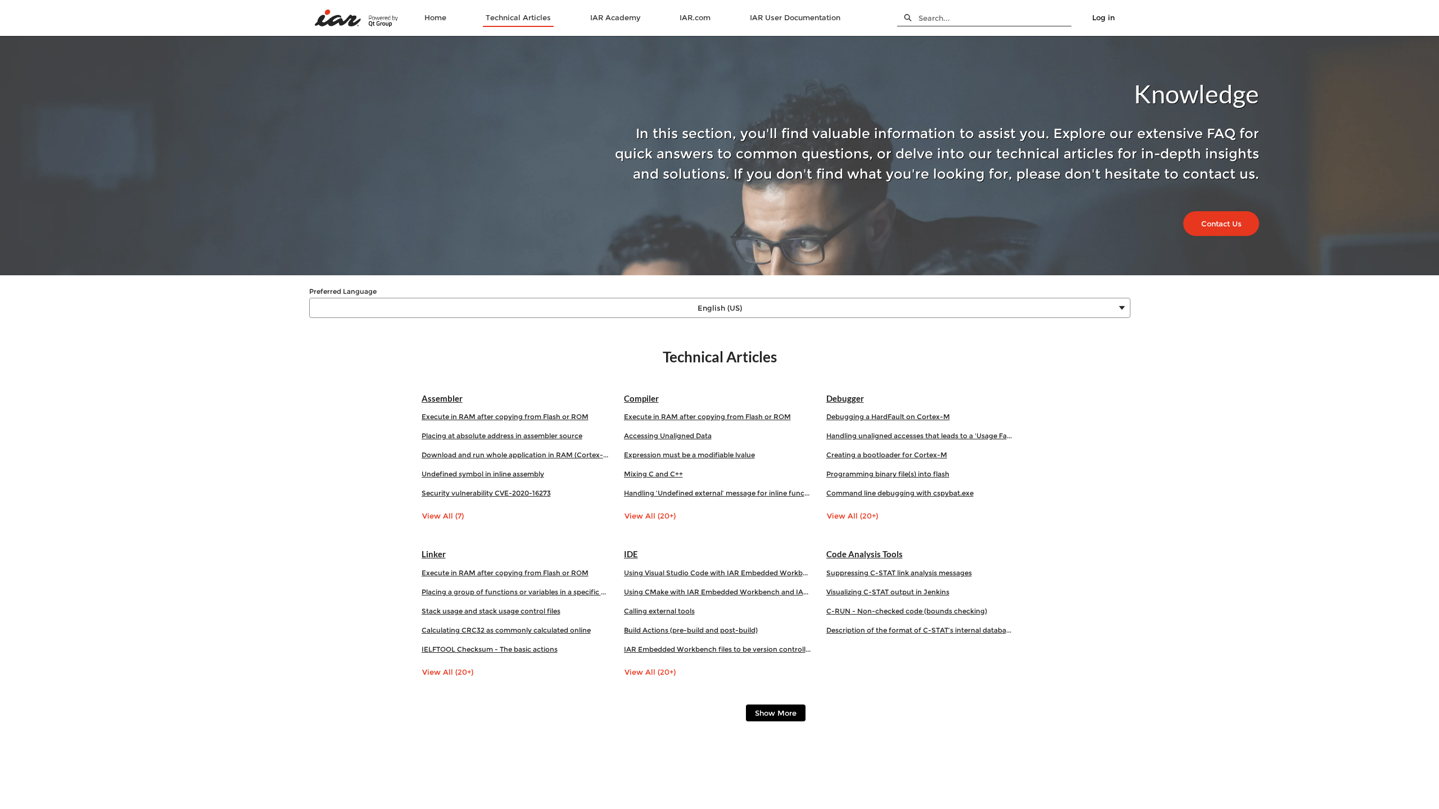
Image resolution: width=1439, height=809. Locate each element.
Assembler (442, 398)
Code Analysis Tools (864, 554)
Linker (434, 554)
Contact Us (1221, 223)
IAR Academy (615, 17)
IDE (631, 554)
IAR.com (695, 17)
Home (435, 17)
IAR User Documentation (795, 17)
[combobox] (994, 18)
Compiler (641, 398)
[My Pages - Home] (357, 18)
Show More (776, 712)
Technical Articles (518, 17)
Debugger (845, 398)
